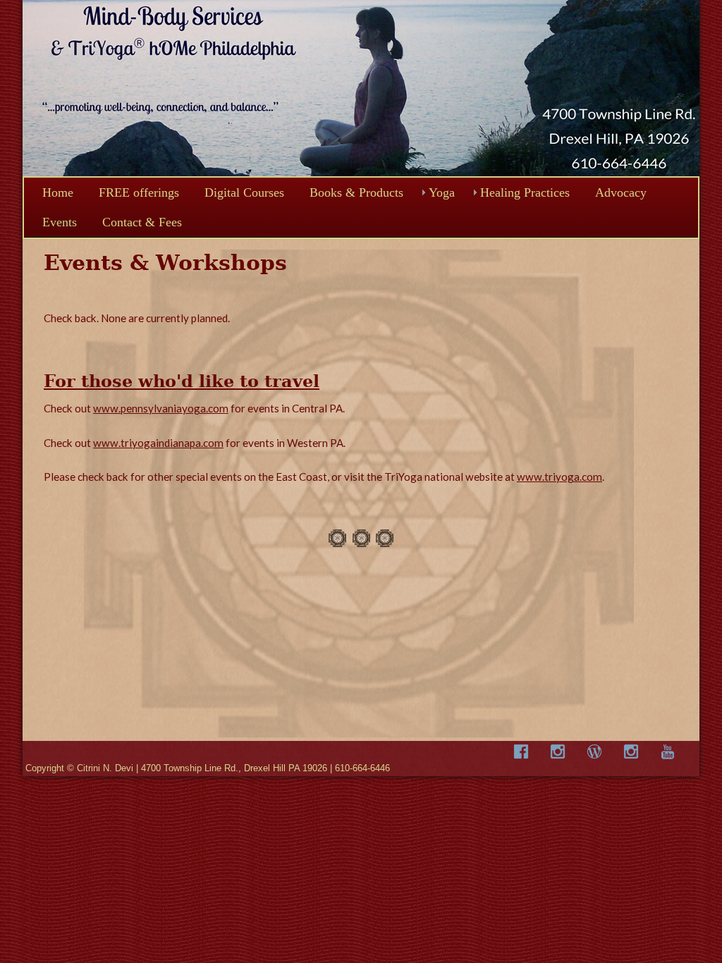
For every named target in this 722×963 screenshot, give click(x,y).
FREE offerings (139, 192)
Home (57, 192)
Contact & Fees (142, 222)
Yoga (442, 192)
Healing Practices (525, 192)
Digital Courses (244, 192)
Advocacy (621, 192)
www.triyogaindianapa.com (158, 442)
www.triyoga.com (559, 476)
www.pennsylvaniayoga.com (160, 408)
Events (59, 222)
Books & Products (356, 192)
